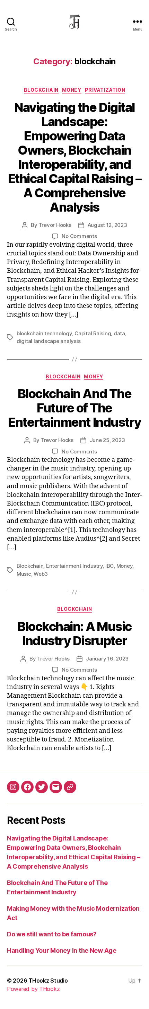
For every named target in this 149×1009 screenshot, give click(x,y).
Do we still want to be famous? (52, 934)
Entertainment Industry (74, 566)
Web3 (41, 574)
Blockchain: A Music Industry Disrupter (74, 633)
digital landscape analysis (48, 341)
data (119, 333)
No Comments (79, 236)
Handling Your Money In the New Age (61, 950)
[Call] (70, 787)
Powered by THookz (33, 988)
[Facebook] (27, 787)
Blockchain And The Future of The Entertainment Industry (74, 408)
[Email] (56, 787)
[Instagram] (13, 787)
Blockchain (30, 566)
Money (71, 90)
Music (24, 574)
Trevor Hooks (55, 225)
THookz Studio (48, 980)
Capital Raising (92, 333)
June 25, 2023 (107, 440)
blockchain (41, 90)
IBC (109, 566)
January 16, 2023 (107, 658)
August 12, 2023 (107, 225)
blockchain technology (44, 333)
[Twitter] (41, 787)
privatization (105, 90)
